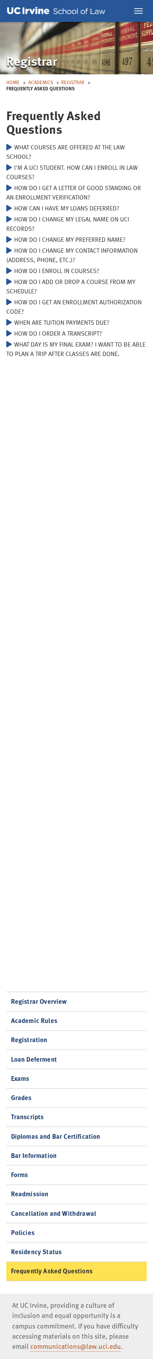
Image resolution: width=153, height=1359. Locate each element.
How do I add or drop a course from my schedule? (70, 286)
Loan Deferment (34, 1059)
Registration (29, 1039)
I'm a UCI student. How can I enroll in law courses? (72, 172)
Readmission (30, 1194)
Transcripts (27, 1117)
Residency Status (36, 1252)
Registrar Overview (39, 1001)
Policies (23, 1232)
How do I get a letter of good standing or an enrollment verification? (73, 192)
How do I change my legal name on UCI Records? (67, 223)
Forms (19, 1174)
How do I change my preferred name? (70, 239)
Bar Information (34, 1155)
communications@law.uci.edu (75, 1346)
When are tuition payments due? (61, 322)
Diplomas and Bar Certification (55, 1136)
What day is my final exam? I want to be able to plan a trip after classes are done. (76, 349)
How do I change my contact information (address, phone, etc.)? (72, 255)
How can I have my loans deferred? (66, 208)
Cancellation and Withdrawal (54, 1213)
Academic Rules (34, 1020)
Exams (20, 1078)
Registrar (72, 82)
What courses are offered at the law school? (65, 151)
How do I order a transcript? (58, 333)
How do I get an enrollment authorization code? (74, 306)
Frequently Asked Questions (52, 1271)
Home (13, 82)
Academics (40, 82)
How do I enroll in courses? (56, 270)
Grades (21, 1097)
